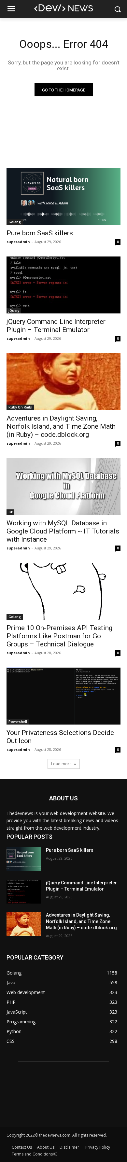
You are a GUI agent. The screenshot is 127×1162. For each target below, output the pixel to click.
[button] (117, 9)
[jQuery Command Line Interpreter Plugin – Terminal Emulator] (63, 284)
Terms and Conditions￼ (34, 1154)
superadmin (18, 241)
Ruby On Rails (20, 407)
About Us (45, 1147)
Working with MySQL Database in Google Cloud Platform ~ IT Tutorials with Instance (63, 531)
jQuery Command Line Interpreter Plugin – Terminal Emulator (56, 326)
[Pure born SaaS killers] (63, 196)
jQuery (13, 310)
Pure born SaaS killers (40, 233)
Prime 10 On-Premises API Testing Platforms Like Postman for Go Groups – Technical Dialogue (59, 636)
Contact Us (22, 1147)
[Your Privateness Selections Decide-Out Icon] (63, 696)
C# (10, 512)
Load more (61, 764)
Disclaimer (70, 1147)
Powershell (17, 721)
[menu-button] (11, 9)
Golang (14, 222)
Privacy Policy (97, 1147)
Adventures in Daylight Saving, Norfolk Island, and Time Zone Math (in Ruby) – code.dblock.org (61, 426)
